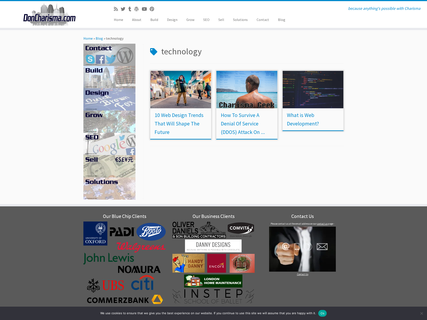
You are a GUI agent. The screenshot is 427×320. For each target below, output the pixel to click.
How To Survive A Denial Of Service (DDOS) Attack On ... (243, 123)
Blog (281, 19)
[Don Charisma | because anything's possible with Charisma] (49, 14)
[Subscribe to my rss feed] (117, 9)
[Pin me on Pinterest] (153, 9)
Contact (263, 19)
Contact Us (302, 274)
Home (118, 19)
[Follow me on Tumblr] (131, 9)
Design (172, 19)
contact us (322, 223)
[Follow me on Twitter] (124, 9)
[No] (421, 313)
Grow (190, 19)
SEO (206, 19)
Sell (221, 19)
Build (154, 19)
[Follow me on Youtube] (146, 9)
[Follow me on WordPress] (138, 9)
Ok (322, 313)
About (136, 19)
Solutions (240, 19)
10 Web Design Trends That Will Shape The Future (179, 123)
